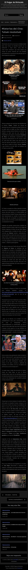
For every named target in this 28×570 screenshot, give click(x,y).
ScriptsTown (19, 568)
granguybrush (17, 35)
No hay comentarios (7, 38)
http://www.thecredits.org (10, 418)
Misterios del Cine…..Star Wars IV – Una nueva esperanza (14, 536)
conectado (15, 559)
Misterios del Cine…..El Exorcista (9, 547)
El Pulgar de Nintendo (14, 2)
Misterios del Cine (7, 40)
